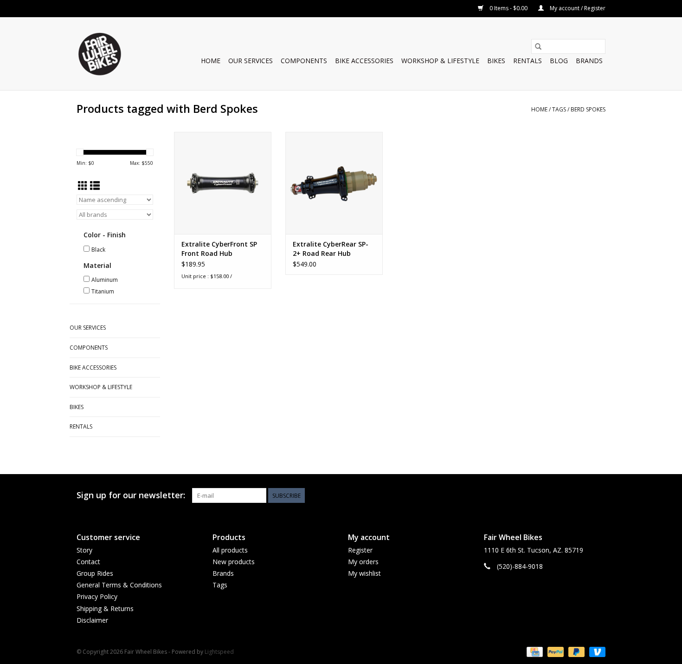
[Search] (538, 46)
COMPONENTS (304, 60)
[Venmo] (595, 651)
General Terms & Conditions (119, 584)
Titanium (102, 291)
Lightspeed (219, 652)
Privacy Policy (97, 596)
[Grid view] (83, 185)
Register (360, 550)
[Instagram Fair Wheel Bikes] (598, 495)
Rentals (527, 60)
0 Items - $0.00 (508, 8)
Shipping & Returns (105, 608)
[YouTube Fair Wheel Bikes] (581, 495)
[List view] (95, 185)
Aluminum (104, 280)
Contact (88, 561)
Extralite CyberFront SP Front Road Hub (219, 249)
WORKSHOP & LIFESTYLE (440, 60)
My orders (363, 561)
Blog (559, 60)
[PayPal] (554, 651)
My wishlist (364, 573)
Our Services (250, 60)
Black (98, 250)
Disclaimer (92, 620)
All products (230, 550)
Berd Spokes (588, 109)
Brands (589, 60)
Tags (559, 109)
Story (84, 550)
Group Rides (95, 573)
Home (210, 60)
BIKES (496, 60)
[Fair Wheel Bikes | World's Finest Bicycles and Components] (99, 53)
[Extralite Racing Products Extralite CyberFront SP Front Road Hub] (222, 183)
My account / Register (576, 8)
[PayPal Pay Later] (575, 651)
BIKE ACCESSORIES (364, 60)
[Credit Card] (533, 651)
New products (233, 561)
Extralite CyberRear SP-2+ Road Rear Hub (330, 249)
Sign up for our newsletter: (131, 495)
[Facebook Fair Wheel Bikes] (564, 495)
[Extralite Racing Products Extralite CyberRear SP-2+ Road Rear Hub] (334, 183)
